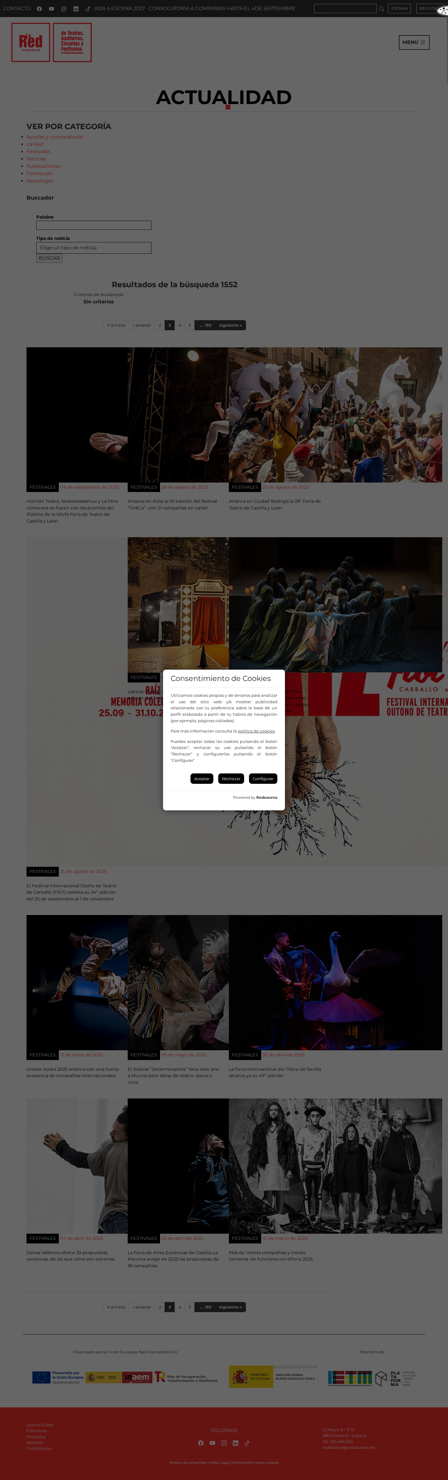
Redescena (266, 797)
